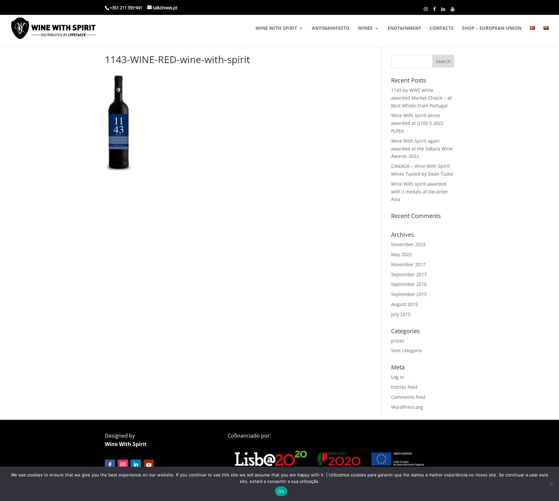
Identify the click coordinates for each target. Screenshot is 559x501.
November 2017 (408, 264)
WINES (365, 28)
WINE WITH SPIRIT (276, 28)
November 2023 (408, 244)
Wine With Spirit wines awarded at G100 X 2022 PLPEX (417, 123)
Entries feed (404, 387)
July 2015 (401, 314)
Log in (397, 377)
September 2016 (409, 284)
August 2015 (404, 304)
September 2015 (409, 294)
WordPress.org (407, 407)
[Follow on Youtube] (149, 465)
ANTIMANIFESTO (330, 28)
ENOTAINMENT (404, 28)
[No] (551, 484)
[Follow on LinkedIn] (136, 465)
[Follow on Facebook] (110, 465)
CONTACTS (442, 28)
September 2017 (409, 274)
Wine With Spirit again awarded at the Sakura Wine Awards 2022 (422, 148)
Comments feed (408, 397)
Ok (281, 491)
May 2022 (401, 254)
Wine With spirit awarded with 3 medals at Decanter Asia (419, 191)
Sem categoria (406, 350)
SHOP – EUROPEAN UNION (491, 28)
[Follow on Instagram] (123, 465)
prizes (397, 341)
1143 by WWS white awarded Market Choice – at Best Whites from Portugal (421, 98)
